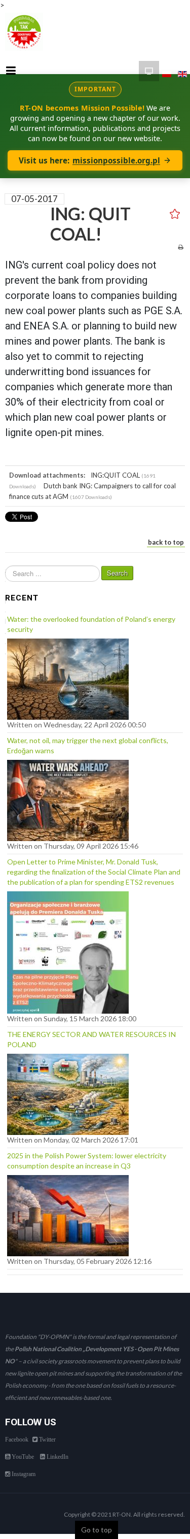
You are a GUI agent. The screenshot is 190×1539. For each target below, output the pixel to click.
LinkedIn (56, 1457)
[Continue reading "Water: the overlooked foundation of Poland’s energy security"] (68, 676)
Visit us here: (89, 160)
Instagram (22, 1474)
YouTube (22, 1457)
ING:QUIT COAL (115, 475)
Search (117, 573)
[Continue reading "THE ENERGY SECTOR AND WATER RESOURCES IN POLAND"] (68, 1091)
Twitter (46, 1439)
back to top (166, 542)
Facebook (16, 1439)
